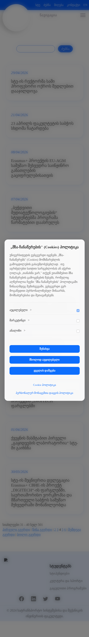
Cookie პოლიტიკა (44, 385)
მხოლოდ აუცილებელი (44, 359)
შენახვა (45, 348)
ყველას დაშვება (44, 370)
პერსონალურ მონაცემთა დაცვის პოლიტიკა (44, 393)
